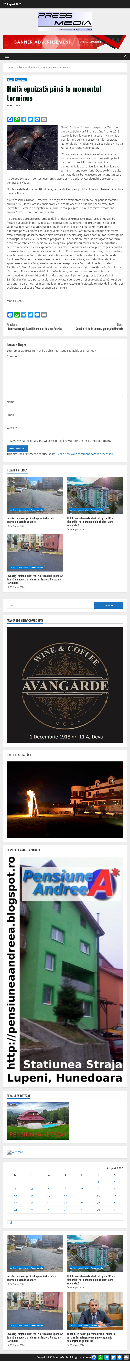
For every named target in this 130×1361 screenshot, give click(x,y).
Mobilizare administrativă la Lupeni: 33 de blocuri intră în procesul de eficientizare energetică (95, 495)
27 (65, 1210)
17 (15, 1203)
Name (10, 402)
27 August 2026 (17, 526)
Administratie (37, 510)
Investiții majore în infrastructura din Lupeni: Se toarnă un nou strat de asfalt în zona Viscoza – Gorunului (35, 553)
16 (114, 1196)
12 (48, 1196)
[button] (7, 56)
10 (15, 1196)
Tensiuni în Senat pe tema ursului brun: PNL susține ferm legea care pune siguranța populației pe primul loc (95, 1311)
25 (32, 1210)
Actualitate (21, 80)
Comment (14, 356)
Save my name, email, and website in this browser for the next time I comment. (60, 441)
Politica (94, 1325)
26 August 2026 (17, 587)
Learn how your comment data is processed (85, 454)
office (9, 105)
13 (65, 1196)
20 (65, 1203)
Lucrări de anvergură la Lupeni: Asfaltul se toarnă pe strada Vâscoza (35, 495)
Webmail (17, 1152)
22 (98, 1203)
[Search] (125, 56)
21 (81, 1203)
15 (98, 1196)
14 (81, 1196)
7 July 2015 (18, 105)
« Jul (9, 1222)
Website (12, 428)
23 (114, 1203)
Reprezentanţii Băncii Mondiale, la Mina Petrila (34, 327)
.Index (10, 80)
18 (32, 1203)
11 (32, 1196)
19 (48, 1203)
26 (48, 1210)
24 (15, 1210)
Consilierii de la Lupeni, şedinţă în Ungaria (99, 327)
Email (10, 415)
